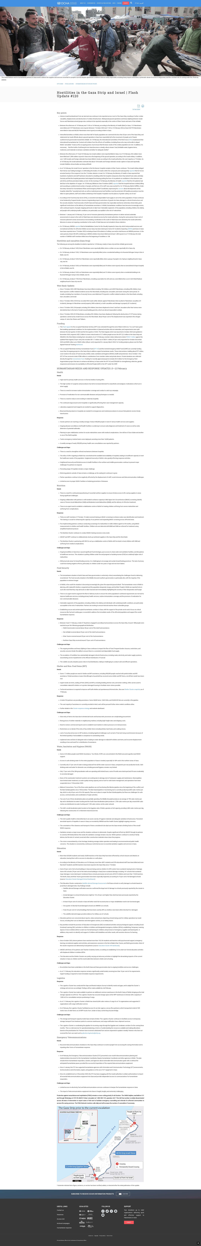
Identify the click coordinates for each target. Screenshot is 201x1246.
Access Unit (60, 1219)
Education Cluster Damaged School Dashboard (80, 879)
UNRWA (130, 229)
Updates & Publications (104, 3)
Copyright (96, 1235)
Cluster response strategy (81, 708)
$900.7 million (131, 337)
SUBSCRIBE (125, 1194)
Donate (126, 3)
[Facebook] (103, 1211)
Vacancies (60, 1214)
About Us (83, 3)
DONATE (129, 1222)
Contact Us (90, 1235)
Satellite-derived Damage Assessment (94, 883)
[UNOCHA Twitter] (107, 1211)
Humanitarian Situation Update (86, 84)
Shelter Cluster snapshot (132, 689)
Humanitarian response (64, 1228)
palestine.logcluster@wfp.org (91, 1033)
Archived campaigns (63, 1223)
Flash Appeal (67, 327)
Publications (69, 84)
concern (120, 188)
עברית (137, 3)
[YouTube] (103, 1215)
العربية (141, 3)
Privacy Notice (102, 1235)
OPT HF (96, 349)
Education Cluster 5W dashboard (109, 945)
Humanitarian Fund (78, 359)
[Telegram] (115, 1211)
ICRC (130, 140)
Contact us (60, 1210)
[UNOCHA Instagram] (111, 1211)
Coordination (91, 3)
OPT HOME (60, 84)
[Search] (131, 2)
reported (132, 171)
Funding (119, 3)
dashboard (79, 344)
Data (114, 3)
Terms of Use (109, 1235)
